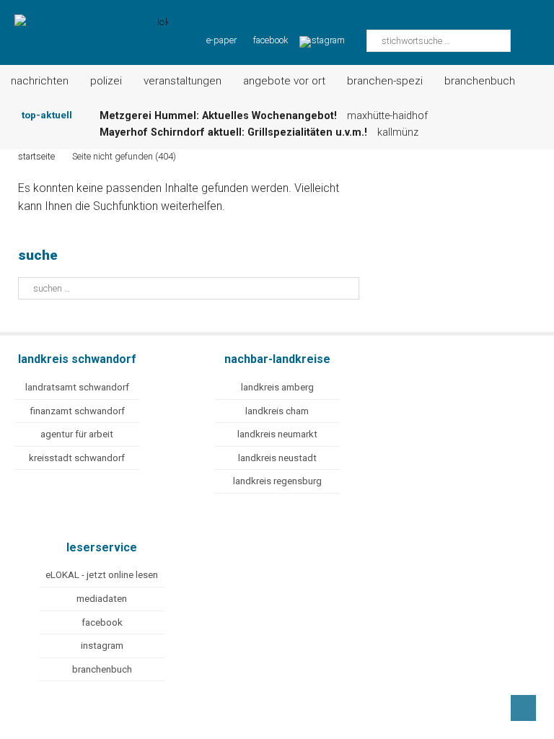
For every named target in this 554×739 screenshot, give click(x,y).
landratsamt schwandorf (77, 387)
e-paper (221, 40)
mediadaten (101, 598)
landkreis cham (277, 411)
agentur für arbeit (76, 434)
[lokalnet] (84, 23)
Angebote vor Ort (284, 80)
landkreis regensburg (277, 481)
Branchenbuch (479, 80)
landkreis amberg (277, 387)
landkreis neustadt (277, 457)
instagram (102, 645)
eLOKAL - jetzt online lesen (101, 574)
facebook (270, 40)
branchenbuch (102, 669)
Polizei (106, 80)
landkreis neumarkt (277, 434)
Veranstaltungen (182, 80)
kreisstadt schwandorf (77, 457)
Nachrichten (40, 80)
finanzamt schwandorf (77, 411)
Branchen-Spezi (385, 80)
